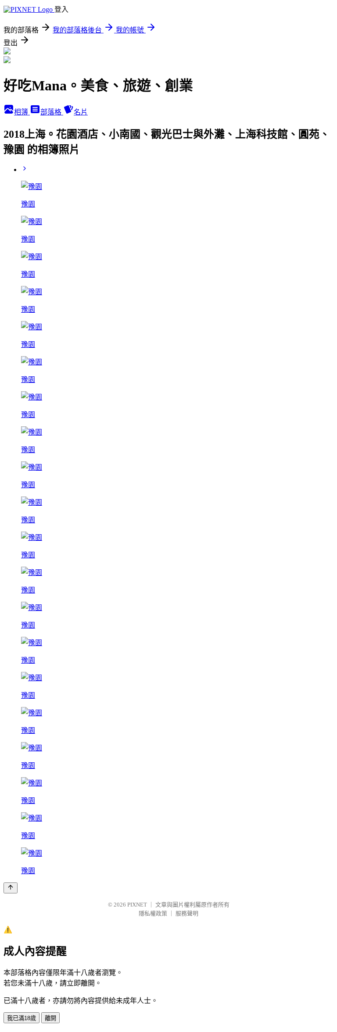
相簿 (22, 112)
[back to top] (11, 887)
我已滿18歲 (21, 1018)
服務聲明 (187, 913)
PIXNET (137, 904)
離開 (50, 1018)
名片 (81, 112)
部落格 (51, 112)
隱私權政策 (153, 913)
